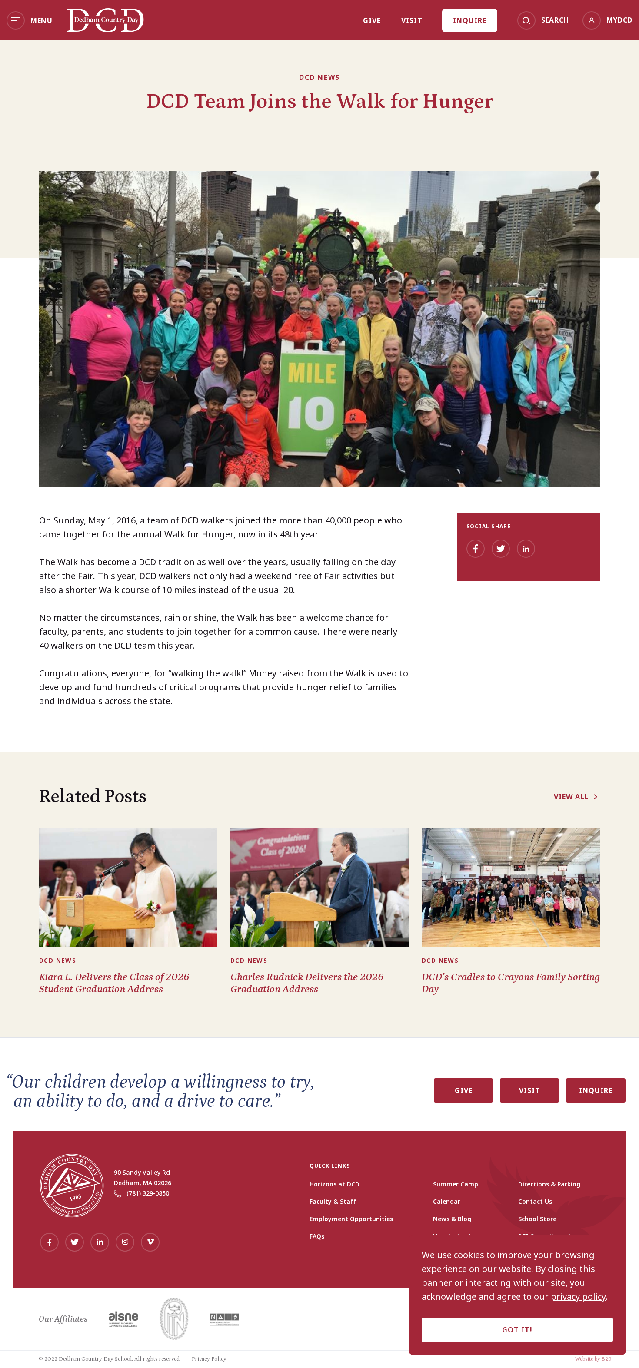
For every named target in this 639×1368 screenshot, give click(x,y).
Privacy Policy (209, 1359)
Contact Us (535, 1201)
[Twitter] (501, 549)
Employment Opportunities (351, 1219)
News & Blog (452, 1219)
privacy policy (578, 1296)
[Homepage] (105, 29)
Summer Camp (455, 1184)
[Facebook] (475, 549)
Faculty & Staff (333, 1201)
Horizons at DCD (334, 1184)
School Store (537, 1219)
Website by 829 (593, 1359)
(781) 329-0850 (147, 1193)
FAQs (317, 1236)
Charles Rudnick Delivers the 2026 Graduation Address (306, 983)
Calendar (446, 1201)
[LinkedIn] (526, 549)
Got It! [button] (517, 1330)
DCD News (319, 77)
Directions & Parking (549, 1184)
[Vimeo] (150, 1242)
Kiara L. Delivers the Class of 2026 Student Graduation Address (114, 983)
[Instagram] (125, 1242)
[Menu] (16, 20)
